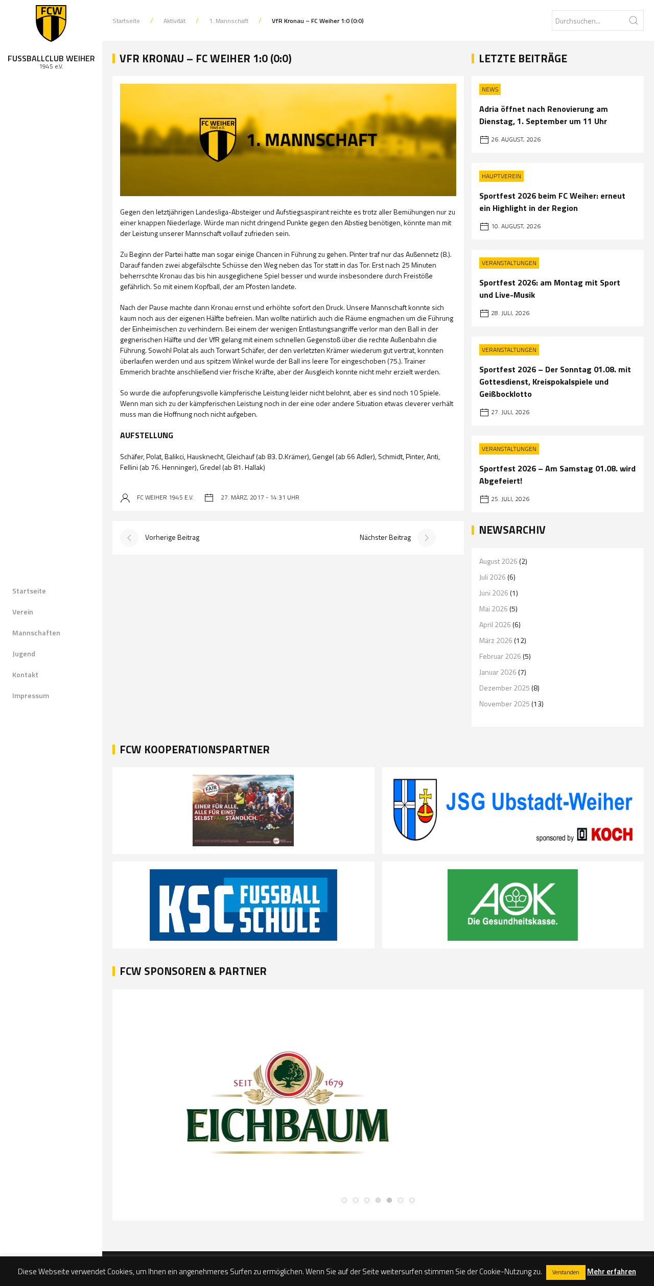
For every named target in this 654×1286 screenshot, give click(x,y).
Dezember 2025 (504, 687)
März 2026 (495, 640)
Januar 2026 (498, 671)
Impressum (30, 695)
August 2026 (498, 561)
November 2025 (504, 703)
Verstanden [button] (565, 1272)
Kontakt (25, 674)
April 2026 (495, 624)
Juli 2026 (492, 576)
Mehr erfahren (611, 1271)
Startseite (29, 590)
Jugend (23, 653)
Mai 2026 (493, 608)
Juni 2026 (493, 592)
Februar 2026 (500, 656)
